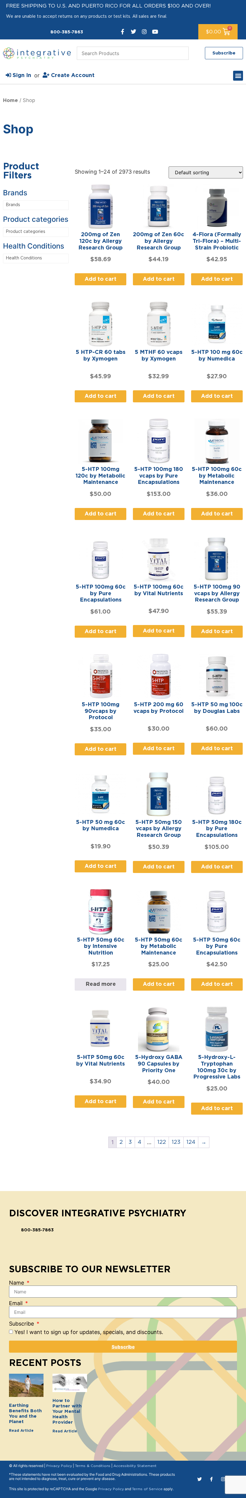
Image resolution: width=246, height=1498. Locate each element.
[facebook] (122, 31)
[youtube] (155, 31)
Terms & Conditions (92, 1466)
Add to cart (100, 279)
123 (176, 1142)
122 (161, 1142)
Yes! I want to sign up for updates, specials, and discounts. (88, 1332)
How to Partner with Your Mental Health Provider (67, 1411)
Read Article (21, 1430)
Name (17, 1283)
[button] (238, 76)
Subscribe (22, 1323)
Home (10, 100)
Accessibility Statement (135, 1466)
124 (190, 1142)
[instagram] (144, 31)
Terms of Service (147, 1489)
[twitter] (133, 31)
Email (16, 1303)
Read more (101, 984)
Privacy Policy (59, 1466)
